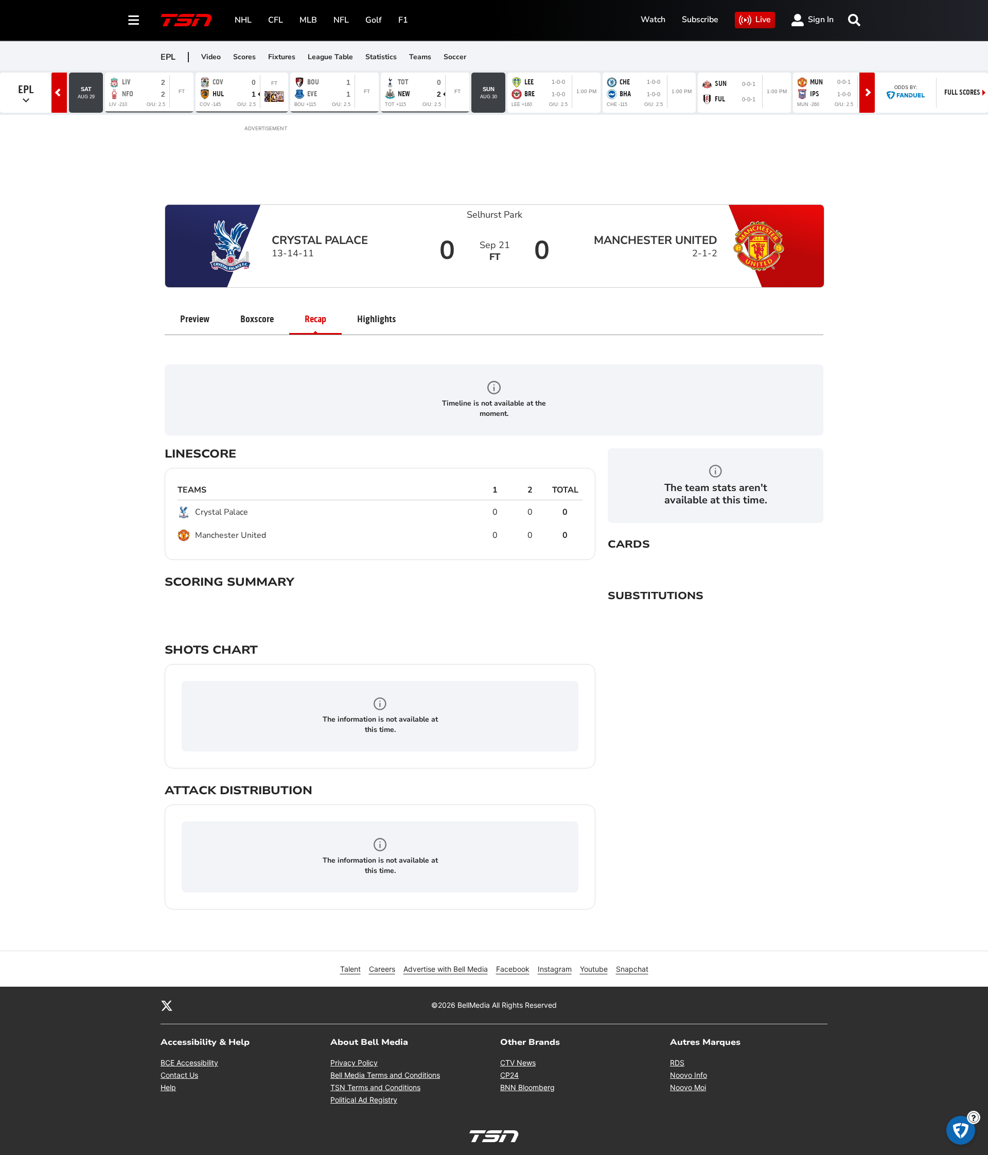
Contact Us (179, 1075)
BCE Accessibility (189, 1062)
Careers (382, 969)
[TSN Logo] (186, 20)
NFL (341, 20)
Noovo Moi (688, 1087)
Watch (653, 19)
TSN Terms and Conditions (375, 1087)
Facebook (513, 969)
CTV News (518, 1062)
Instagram (555, 969)
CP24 (509, 1075)
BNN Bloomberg (527, 1087)
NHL (243, 20)
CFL (275, 20)
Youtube (594, 969)
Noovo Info (688, 1075)
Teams (420, 57)
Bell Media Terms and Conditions (385, 1075)
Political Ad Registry (363, 1099)
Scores (244, 57)
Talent (350, 969)
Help (168, 1087)
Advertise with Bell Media (445, 969)
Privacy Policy (354, 1062)
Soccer (455, 57)
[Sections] (133, 20)
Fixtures (281, 57)
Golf (373, 20)
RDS (677, 1062)
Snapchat (632, 969)
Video (211, 57)
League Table (330, 57)
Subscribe (700, 19)
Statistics (381, 57)
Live (763, 19)
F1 (403, 20)
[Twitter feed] (167, 1005)
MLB (308, 20)
